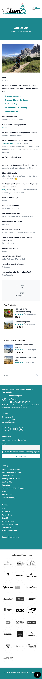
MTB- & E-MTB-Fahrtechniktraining (23, 310)
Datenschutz (7, 515)
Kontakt (5, 518)
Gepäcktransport (8, 476)
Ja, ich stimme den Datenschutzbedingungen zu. (22, 452)
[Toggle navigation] (38, 9)
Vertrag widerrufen (9, 531)
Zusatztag (6, 485)
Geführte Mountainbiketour (13, 472)
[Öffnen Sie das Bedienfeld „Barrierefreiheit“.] (37, 675)
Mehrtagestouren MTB (11, 479)
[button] (33, 9)
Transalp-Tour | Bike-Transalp (13, 488)
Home (13, 31)
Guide (20, 31)
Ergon (4, 128)
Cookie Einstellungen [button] (10, 537)
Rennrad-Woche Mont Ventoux (24, 346)
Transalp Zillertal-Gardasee (16, 100)
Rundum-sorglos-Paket (11, 469)
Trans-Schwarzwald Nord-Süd (26, 359)
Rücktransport (7, 495)
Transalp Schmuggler (14, 96)
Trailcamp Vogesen (13, 104)
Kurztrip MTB (7, 482)
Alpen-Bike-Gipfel (12, 112)
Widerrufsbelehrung (10, 524)
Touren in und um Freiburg (16, 108)
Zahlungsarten (8, 528)
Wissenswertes (8, 521)
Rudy (4, 190)
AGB (3, 509)
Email (4, 444)
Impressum (6, 512)
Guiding (5, 491)
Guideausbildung (9, 498)
